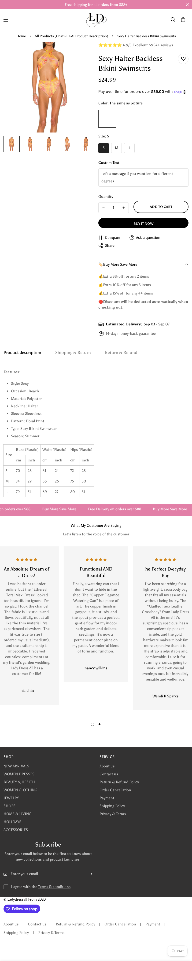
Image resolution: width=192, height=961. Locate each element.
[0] (183, 19)
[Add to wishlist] (183, 59)
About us (107, 766)
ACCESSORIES (16, 830)
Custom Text (108, 162)
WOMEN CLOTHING (20, 790)
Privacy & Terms (113, 814)
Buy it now (143, 224)
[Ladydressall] (96, 19)
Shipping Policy (112, 806)
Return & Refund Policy (119, 782)
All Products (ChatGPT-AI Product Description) (71, 36)
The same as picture (107, 119)
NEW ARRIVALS (16, 766)
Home (21, 36)
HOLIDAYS (12, 822)
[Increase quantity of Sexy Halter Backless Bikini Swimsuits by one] (124, 208)
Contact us (109, 774)
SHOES (9, 806)
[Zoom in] (83, 52)
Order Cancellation (115, 790)
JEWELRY (11, 798)
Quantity (105, 196)
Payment (107, 798)
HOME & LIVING (17, 814)
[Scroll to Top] (182, 935)
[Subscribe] (87, 874)
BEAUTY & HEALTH (19, 782)
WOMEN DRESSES (19, 774)
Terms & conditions (54, 886)
